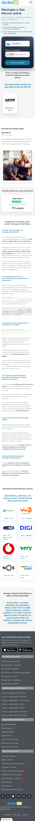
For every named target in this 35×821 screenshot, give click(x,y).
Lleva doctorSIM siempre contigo (15, 637)
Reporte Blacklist (7, 728)
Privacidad (7, 815)
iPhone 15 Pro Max (9, 747)
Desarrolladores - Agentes (12, 778)
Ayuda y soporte (7, 760)
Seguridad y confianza (9, 767)
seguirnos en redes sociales (23, 298)
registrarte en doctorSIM (11, 300)
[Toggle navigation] (31, 2)
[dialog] (6, 819)
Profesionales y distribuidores (11, 775)
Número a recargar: (12, 50)
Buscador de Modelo (8, 724)
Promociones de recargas (10, 661)
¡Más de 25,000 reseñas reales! (11, 789)
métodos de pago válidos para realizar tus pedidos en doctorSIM (17, 332)
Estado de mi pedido (8, 756)
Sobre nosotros (6, 786)
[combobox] (10, 54)
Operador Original (7, 732)
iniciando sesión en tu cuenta (11, 316)
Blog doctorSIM (6, 782)
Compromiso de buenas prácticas (13, 763)
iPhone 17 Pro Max (9, 739)
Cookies (25, 815)
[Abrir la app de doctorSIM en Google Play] (25, 649)
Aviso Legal (17, 815)
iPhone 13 (6, 736)
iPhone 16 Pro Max (9, 743)
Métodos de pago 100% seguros (12, 771)
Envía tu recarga (17, 63)
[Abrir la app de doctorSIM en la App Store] (9, 649)
